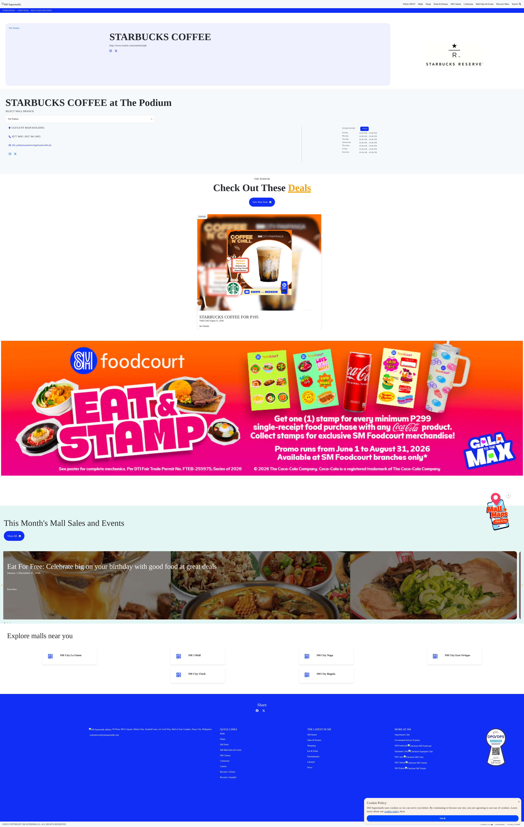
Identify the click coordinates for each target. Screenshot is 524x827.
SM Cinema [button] (456, 4)
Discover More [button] (502, 4)
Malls (222, 733)
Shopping (311, 745)
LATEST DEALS (23, 10)
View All (12, 535)
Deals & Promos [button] (441, 4)
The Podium (14, 28)
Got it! (443, 818)
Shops (222, 739)
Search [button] (515, 4)
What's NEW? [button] (409, 4)
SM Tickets (400, 768)
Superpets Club (401, 751)
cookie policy (391, 811)
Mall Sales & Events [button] (484, 4)
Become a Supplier (228, 777)
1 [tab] (4, 622)
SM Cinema (225, 755)
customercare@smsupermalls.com (104, 735)
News (309, 767)
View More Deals (260, 202)
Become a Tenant (227, 772)
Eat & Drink (312, 751)
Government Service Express (407, 740)
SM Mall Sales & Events (230, 750)
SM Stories (312, 735)
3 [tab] (10, 622)
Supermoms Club (402, 735)
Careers (223, 766)
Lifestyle (311, 762)
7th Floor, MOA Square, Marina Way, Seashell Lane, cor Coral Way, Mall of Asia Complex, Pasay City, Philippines (162, 729)
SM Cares (399, 757)
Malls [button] (420, 4)
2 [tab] (7, 622)
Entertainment (313, 756)
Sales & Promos (314, 740)
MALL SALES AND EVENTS (41, 10)
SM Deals (224, 744)
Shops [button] (428, 4)
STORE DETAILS (9, 10)
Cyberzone (224, 761)
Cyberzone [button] (468, 4)
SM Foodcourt (401, 745)
